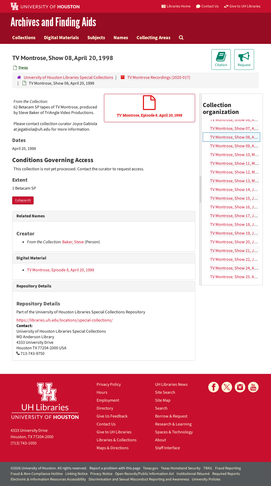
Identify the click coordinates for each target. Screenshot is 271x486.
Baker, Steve (73, 242)
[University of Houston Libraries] (45, 400)
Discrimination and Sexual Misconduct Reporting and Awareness (139, 479)
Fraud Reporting (228, 468)
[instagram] (240, 387)
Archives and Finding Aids (53, 22)
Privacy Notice (101, 473)
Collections (23, 37)
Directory (105, 408)
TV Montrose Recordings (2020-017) (158, 77)
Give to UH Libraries (114, 432)
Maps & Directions (113, 448)
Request (244, 65)
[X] (227, 387)
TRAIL (208, 468)
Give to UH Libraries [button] (244, 6)
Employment (108, 400)
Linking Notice (76, 473)
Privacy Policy (109, 384)
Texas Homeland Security (181, 468)
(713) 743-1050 (24, 443)
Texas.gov (150, 468)
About (160, 440)
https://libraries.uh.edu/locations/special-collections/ (64, 320)
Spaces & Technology (174, 432)
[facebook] (213, 387)
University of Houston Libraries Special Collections (68, 77)
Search (161, 408)
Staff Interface (167, 448)
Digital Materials (61, 37)
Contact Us (106, 424)
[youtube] (253, 387)
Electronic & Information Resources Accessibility (48, 479)
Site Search (165, 392)
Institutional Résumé (193, 473)
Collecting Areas (153, 37)
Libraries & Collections (117, 440)
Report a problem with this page (114, 468)
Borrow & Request (171, 416)
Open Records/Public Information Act (144, 473)
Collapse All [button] (23, 200)
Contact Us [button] (210, 6)
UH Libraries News (171, 384)
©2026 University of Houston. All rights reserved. (49, 468)
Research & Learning (173, 424)
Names (121, 37)
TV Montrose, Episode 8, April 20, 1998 (60, 270)
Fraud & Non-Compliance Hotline (37, 473)
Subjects (96, 37)
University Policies (206, 479)
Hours (102, 392)
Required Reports (226, 473)
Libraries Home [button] (179, 6)
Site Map (162, 400)
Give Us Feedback (112, 416)
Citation (221, 65)
